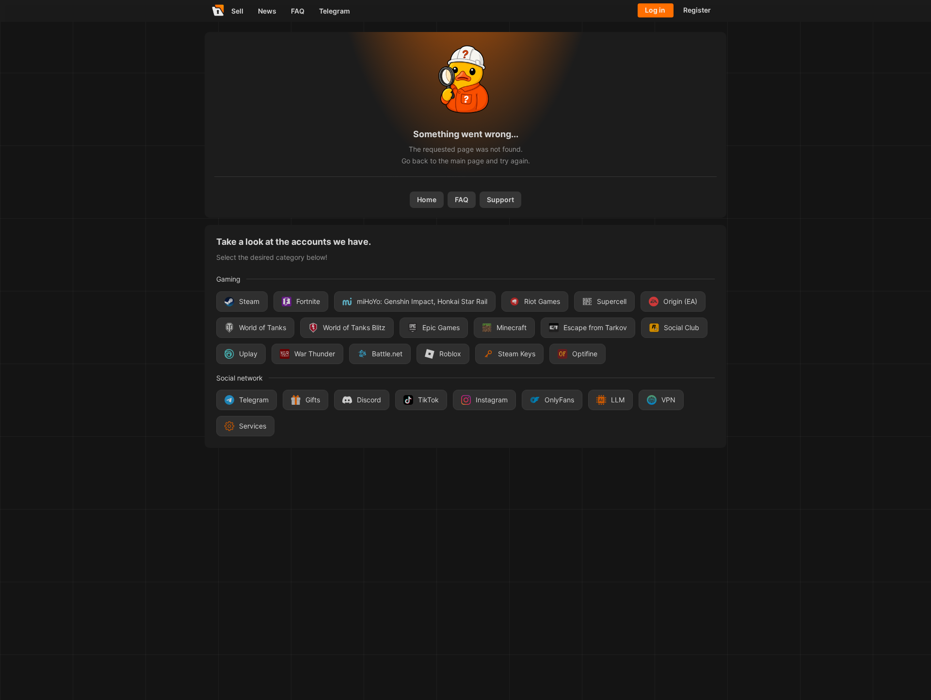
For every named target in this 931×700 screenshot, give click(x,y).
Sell (237, 11)
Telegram (334, 11)
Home (426, 199)
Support (500, 199)
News (267, 11)
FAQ (298, 11)
